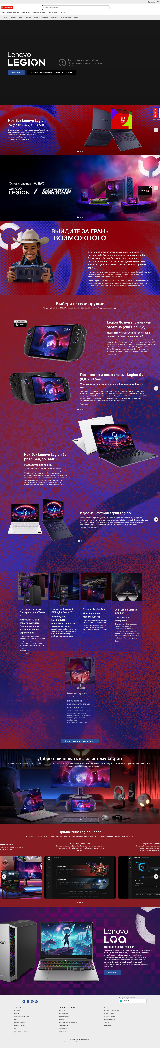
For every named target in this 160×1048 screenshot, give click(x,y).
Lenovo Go (17, 1034)
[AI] (86, 17)
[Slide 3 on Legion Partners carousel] (82, 217)
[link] (158, 2)
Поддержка (107, 1025)
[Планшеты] (32, 17)
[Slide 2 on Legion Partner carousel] (80, 217)
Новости (16, 1013)
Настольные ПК (63, 1013)
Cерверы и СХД (63, 1025)
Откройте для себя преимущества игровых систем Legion (51, 72)
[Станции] (23, 17)
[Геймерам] (49, 17)
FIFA (15, 1028)
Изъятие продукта (109, 1019)
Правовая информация (20, 1022)
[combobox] (74, 7)
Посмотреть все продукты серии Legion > (80, 741)
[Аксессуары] (58, 17)
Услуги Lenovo (63, 1028)
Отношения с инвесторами (21, 1016)
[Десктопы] (16, 17)
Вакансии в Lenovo (19, 1025)
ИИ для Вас (62, 1031)
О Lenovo (17, 1010)
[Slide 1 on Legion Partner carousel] (78, 217)
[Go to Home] (7, 7)
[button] (108, 7)
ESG (15, 1019)
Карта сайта (79, 1042)
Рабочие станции (64, 1016)
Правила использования (90, 1042)
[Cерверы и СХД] (83, 17)
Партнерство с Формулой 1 (21, 1031)
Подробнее (16, 72)
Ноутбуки (62, 1010)
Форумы (106, 1022)
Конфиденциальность (69, 1042)
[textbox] (133, 1001)
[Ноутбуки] (8, 17)
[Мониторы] (40, 17)
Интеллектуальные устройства (68, 1022)
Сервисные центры (109, 1016)
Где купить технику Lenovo (111, 1010)
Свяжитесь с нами (109, 1013)
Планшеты (62, 1019)
